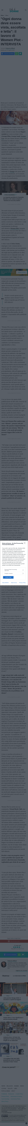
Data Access (14, 582)
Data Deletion (5, 582)
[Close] (25, 543)
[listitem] (14, 570)
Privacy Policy (22, 582)
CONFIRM (8, 577)
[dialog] (14, 563)
